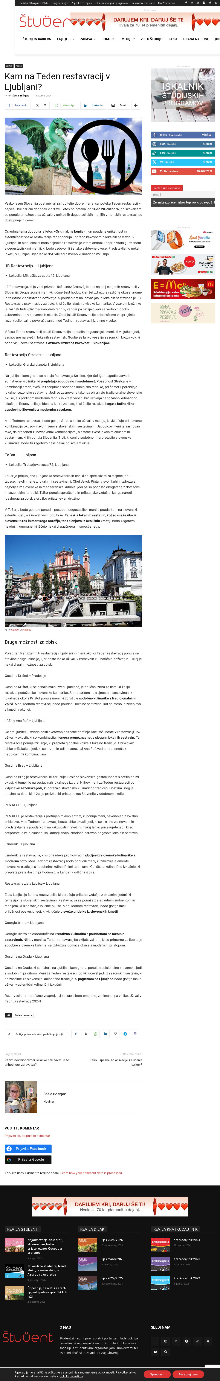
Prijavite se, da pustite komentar (27, 1135)
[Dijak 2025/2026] (87, 1245)
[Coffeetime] (183, 325)
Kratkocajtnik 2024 (187, 1240)
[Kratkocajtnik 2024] (160, 1245)
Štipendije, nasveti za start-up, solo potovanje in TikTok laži (47, 1292)
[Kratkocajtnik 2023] (160, 1264)
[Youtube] (155, 1352)
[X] (216, 3)
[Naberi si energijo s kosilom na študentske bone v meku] (183, 301)
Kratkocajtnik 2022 (187, 1278)
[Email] (115, 1034)
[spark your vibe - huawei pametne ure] (183, 252)
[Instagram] (191, 3)
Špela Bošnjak (20, 95)
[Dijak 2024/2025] (87, 1283)
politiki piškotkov (71, 1376)
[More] (135, 105)
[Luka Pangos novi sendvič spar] (183, 277)
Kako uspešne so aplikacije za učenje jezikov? (116, 1062)
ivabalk (15, 629)
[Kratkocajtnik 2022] (160, 1283)
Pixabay (26, 629)
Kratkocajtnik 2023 (187, 1259)
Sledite (207, 144)
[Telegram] (125, 1034)
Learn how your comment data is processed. (91, 1173)
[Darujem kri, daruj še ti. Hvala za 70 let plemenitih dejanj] (110, 1206)
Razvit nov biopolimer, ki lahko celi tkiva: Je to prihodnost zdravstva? (37, 1062)
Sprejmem (157, 1374)
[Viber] (135, 1034)
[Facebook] (186, 3)
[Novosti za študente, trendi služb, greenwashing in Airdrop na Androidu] (14, 1271)
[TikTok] (210, 3)
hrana (19, 65)
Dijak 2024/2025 (112, 1278)
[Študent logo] (45, 20)
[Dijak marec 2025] (87, 1264)
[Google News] (165, 1352)
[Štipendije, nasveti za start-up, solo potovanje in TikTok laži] (14, 1293)
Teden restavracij (24, 1015)
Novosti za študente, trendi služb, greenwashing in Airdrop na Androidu (47, 1270)
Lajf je (9, 65)
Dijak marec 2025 (112, 1259)
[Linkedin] (105, 1034)
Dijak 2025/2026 (112, 1240)
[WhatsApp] (95, 1034)
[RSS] (198, 3)
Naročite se (204, 171)
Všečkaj (207, 135)
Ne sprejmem (188, 1374)
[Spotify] (204, 3)
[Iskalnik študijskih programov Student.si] (183, 121)
